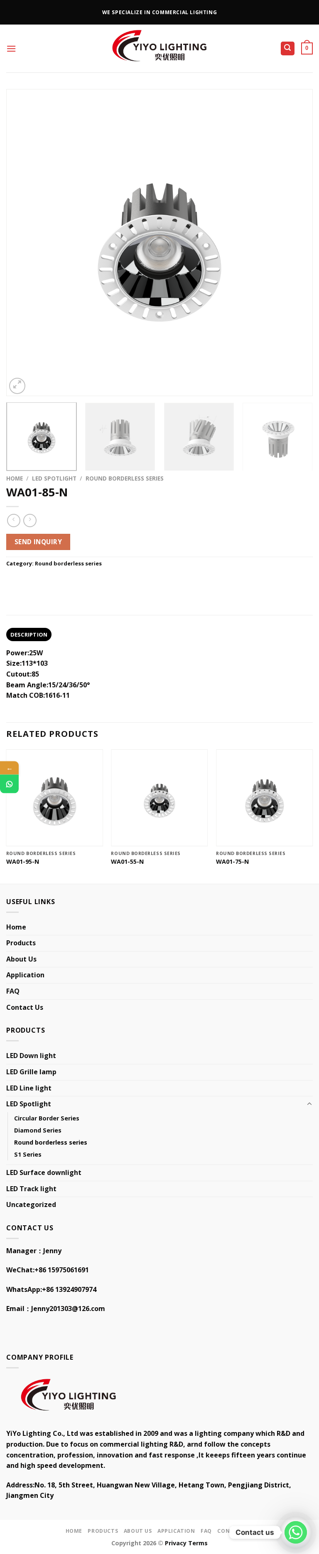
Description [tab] (29, 634)
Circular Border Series (46, 1118)
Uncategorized (31, 1204)
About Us (21, 959)
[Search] (288, 48)
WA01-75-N (232, 861)
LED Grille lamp (31, 1071)
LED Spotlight (54, 478)
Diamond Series (37, 1130)
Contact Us (24, 1007)
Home (14, 478)
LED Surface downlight (43, 1172)
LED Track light (31, 1188)
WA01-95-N (22, 861)
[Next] (296, 242)
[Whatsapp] (296, 1532)
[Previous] (22, 242)
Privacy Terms (186, 1543)
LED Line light (29, 1088)
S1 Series (28, 1154)
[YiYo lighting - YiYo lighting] (159, 48)
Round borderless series (125, 478)
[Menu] (11, 48)
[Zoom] (17, 386)
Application (25, 974)
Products (21, 942)
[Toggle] (309, 1104)
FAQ (13, 991)
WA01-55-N (127, 861)
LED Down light (31, 1055)
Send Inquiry (38, 541)
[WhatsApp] (9, 783)
